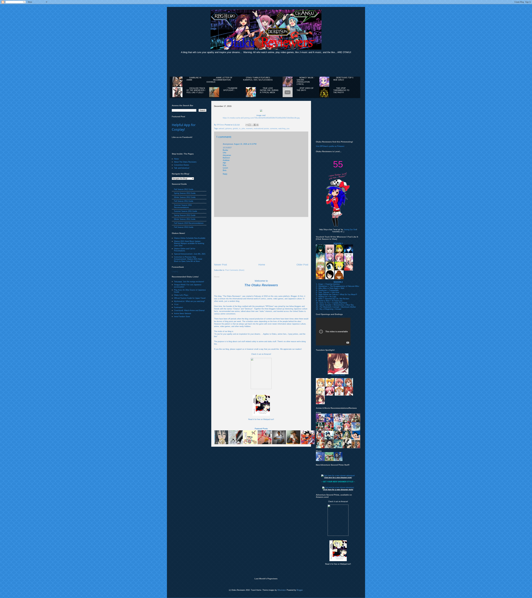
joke (243, 128)
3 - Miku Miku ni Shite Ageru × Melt (330, 288)
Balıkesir (226, 158)
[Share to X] (252, 124)
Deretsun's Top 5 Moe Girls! (343, 79)
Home (261, 264)
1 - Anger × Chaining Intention (328, 284)
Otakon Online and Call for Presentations (184, 250)
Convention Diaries (181, 165)
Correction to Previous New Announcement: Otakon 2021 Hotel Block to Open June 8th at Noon (188, 259)
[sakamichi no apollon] (355, 447)
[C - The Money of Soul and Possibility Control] (320, 447)
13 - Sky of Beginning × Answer (328, 309)
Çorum (225, 168)
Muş (224, 165)
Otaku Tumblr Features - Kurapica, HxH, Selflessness (258, 79)
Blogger (300, 590)
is (240, 128)
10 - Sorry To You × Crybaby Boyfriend (331, 303)
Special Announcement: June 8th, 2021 (189, 254)
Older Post (302, 264)
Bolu (224, 170)
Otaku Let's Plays (181, 295)
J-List (176, 304)
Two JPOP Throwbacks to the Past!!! (341, 90)
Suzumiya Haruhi (338, 375)
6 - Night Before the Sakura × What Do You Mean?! (336, 294)
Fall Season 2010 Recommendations (189, 223)
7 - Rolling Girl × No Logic (326, 297)
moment (249, 128)
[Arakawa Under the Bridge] (338, 447)
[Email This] (246, 124)
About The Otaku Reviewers (185, 162)
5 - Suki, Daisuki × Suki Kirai (327, 292)
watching (281, 128)
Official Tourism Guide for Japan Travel (189, 298)
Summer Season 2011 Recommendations (183, 206)
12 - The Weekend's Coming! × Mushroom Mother (336, 307)
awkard (221, 128)
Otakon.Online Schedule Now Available (189, 238)
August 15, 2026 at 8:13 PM (245, 144)
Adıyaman (227, 155)
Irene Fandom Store (182, 316)
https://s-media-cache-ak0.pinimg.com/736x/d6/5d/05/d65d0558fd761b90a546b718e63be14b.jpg (261, 118)
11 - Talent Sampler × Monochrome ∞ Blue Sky (335, 305)
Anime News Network (182, 313)
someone (273, 128)
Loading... (176, 271)
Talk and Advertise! (181, 168)
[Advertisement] (266, 65)
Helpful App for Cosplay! (184, 127)
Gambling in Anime (193, 79)
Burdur (225, 150)
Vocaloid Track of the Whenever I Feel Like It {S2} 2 (195, 90)
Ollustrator (281, 590)
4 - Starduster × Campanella (327, 290)
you (288, 128)
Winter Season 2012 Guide (184, 197)
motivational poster (261, 128)
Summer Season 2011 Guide (185, 211)
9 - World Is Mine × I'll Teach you (329, 301)
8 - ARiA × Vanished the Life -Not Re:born (332, 299)
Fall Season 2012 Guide (183, 189)
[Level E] (346, 438)
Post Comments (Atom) (234, 270)
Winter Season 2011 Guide (184, 219)
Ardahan (226, 160)
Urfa (224, 153)
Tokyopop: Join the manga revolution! (189, 282)
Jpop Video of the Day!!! (305, 89)
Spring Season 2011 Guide (184, 215)
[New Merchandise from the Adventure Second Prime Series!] (338, 476)
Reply (225, 174)
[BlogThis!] (249, 124)
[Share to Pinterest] (257, 124)
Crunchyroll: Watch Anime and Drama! (189, 310)
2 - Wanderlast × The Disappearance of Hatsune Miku (337, 286)
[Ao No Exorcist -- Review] (329, 447)
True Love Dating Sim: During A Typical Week (269, 90)
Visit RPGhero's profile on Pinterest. (330, 146)
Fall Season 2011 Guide (183, 201)
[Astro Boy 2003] (355, 438)
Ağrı (224, 163)
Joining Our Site (350, 229)
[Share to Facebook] (254, 124)
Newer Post (220, 264)
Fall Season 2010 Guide (183, 227)
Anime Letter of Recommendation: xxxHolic (219, 80)
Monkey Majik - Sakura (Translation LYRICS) (305, 81)
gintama (228, 128)
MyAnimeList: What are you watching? (189, 301)
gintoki (235, 128)
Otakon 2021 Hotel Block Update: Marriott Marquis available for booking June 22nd (189, 243)
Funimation (178, 307)
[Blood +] (346, 447)
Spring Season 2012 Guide (184, 193)
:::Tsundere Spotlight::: (230, 89)
